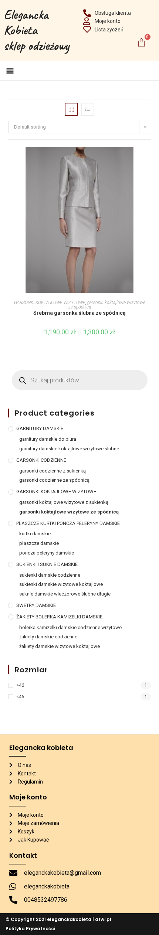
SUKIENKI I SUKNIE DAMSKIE (47, 564)
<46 (20, 696)
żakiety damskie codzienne (48, 636)
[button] (10, 70)
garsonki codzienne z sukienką (52, 471)
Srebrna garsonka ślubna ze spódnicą (79, 313)
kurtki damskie (35, 533)
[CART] (141, 43)
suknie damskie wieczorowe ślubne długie (65, 594)
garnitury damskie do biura (47, 439)
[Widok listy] (87, 109)
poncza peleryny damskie (46, 553)
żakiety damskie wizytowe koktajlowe (59, 646)
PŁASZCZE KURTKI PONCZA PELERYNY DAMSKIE (68, 523)
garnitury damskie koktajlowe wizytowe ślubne (69, 448)
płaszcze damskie (39, 543)
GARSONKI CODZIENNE (41, 460)
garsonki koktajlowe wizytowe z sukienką (63, 502)
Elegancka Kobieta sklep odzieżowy (36, 30)
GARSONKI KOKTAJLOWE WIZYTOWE (49, 302)
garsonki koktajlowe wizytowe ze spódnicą (106, 305)
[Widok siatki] (71, 109)
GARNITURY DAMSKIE (39, 428)
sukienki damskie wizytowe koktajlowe (61, 584)
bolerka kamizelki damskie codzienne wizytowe (70, 627)
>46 (20, 685)
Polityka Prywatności (30, 928)
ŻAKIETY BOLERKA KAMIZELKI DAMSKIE (59, 617)
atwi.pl (103, 919)
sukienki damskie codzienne (49, 575)
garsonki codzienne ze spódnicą (54, 480)
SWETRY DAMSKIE (37, 605)
